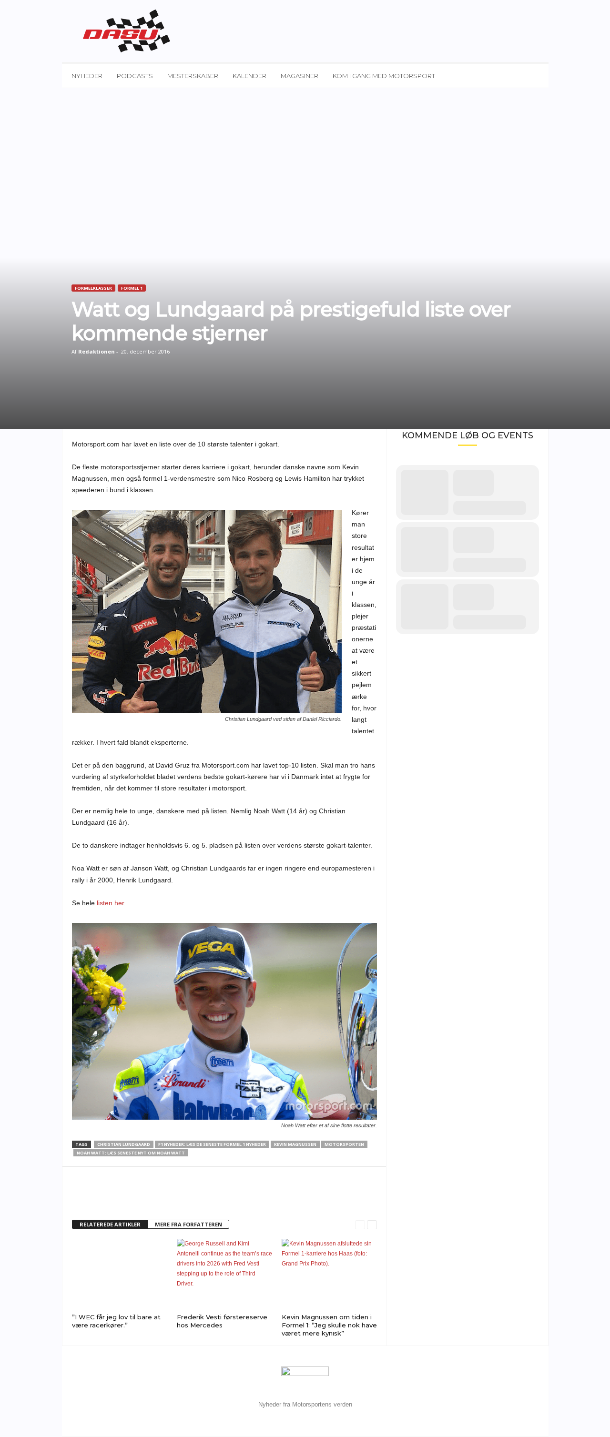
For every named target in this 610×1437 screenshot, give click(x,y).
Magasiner (299, 76)
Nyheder (86, 76)
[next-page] (372, 1225)
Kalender (249, 76)
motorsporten (344, 1144)
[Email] (125, 1195)
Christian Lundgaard (123, 1144)
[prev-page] (360, 1225)
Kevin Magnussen (295, 1144)
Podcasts (135, 76)
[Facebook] (81, 1195)
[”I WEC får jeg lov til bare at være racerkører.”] (119, 1274)
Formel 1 (131, 288)
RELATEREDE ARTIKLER (110, 1224)
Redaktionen (96, 351)
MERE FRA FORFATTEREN (188, 1224)
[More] (148, 1195)
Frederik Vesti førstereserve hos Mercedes (222, 1321)
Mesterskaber (192, 76)
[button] (534, 75)
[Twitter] (103, 1195)
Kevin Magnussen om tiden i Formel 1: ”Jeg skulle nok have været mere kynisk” (329, 1325)
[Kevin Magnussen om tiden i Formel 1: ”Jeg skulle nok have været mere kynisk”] (329, 1274)
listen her (110, 903)
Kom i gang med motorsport (384, 76)
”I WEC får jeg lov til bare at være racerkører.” (116, 1321)
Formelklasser (93, 288)
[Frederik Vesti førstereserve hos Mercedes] (224, 1274)
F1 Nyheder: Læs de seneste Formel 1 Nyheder (212, 1144)
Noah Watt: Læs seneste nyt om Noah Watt (131, 1153)
